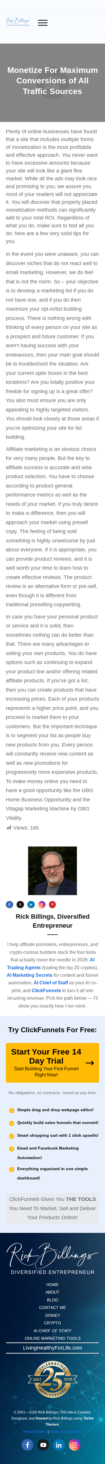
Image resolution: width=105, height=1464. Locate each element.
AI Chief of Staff (51, 982)
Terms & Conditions (66, 1432)
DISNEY (52, 1315)
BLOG (52, 1300)
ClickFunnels (46, 990)
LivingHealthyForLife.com (52, 1348)
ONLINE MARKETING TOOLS (52, 1338)
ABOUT (53, 1292)
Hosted (42, 1418)
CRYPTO (52, 1323)
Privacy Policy (35, 1432)
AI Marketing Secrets (29, 975)
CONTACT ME (52, 1307)
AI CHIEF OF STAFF (53, 1330)
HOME (52, 1284)
